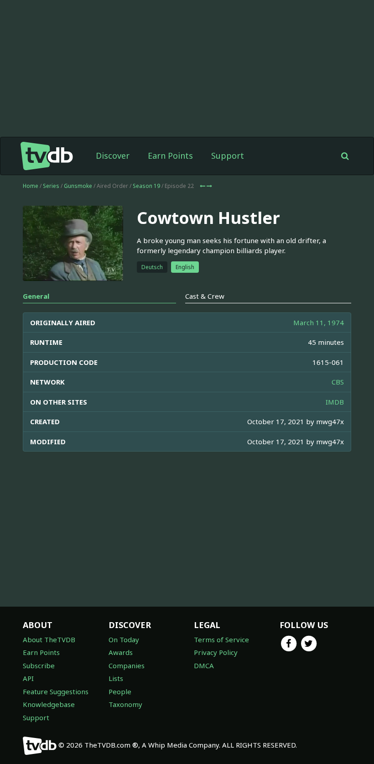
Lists (116, 678)
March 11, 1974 (318, 322)
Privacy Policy (216, 652)
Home (30, 186)
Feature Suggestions (55, 691)
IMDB (335, 401)
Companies (127, 665)
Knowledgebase (49, 704)
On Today (124, 639)
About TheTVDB (49, 639)
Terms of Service (221, 639)
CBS (338, 381)
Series (51, 186)
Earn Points (170, 155)
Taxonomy (125, 704)
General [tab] (36, 296)
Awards (121, 652)
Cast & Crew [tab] (204, 296)
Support (227, 155)
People (120, 691)
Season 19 (146, 186)
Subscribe (39, 665)
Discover (113, 155)
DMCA (204, 665)
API (28, 678)
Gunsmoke (78, 186)
